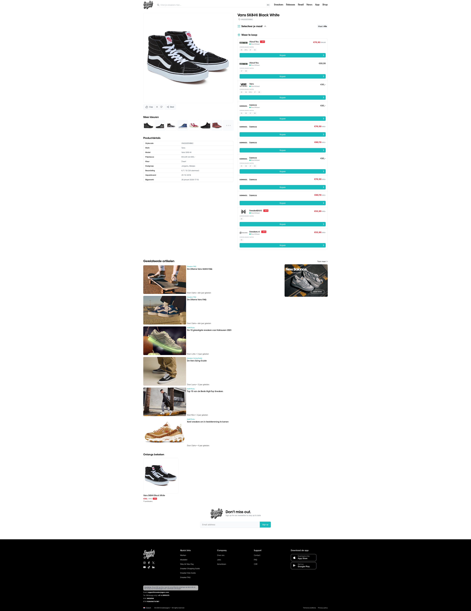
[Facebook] (149, 563)
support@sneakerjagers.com (158, 592)
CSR (255, 564)
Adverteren (221, 564)
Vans (183, 148)
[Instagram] (144, 563)
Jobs (219, 560)
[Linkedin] (153, 567)
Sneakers (278, 5)
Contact (257, 555)
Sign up (265, 524)
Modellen (183, 560)
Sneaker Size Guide (188, 573)
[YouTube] (144, 567)
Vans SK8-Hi (186, 152)
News (309, 5)
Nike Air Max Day (187, 564)
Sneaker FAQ (185, 577)
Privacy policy (323, 608)
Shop (325, 5)
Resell (301, 5)
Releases (290, 5)
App (317, 5)
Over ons (220, 555)
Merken (183, 555)
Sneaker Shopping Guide (190, 568)
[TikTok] (149, 567)
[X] (153, 563)
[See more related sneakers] (228, 125)
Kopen (302, 55)
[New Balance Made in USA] (306, 280)
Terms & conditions (309, 608)
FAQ (255, 560)
